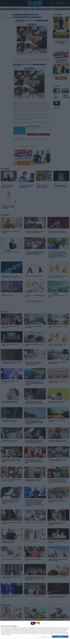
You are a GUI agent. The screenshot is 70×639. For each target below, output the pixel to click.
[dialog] (35, 630)
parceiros (10, 627)
